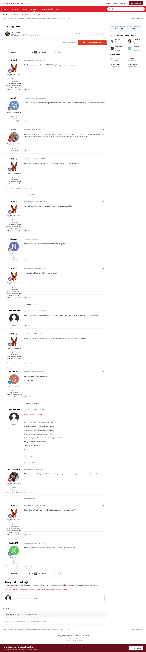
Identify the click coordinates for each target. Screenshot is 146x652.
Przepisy (6, 9)
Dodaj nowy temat (68, 43)
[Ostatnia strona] (49, 52)
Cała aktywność (47, 9)
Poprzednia (13, 52)
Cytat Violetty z (33, 414)
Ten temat (134, 9)
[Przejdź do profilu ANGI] (14, 137)
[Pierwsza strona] (5, 52)
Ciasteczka (85, 636)
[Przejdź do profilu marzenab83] (14, 477)
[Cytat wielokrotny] (25, 89)
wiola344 (118, 46)
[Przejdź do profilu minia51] (14, 105)
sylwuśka (13, 371)
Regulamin (14, 14)
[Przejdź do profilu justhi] (7, 33)
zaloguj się (73, 585)
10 (39, 52)
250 (14, 390)
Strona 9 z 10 (58, 52)
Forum (25, 9)
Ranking (58, 9)
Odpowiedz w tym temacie (92, 43)
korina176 (13, 543)
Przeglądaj (34, 9)
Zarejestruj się (136, 3)
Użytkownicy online (39, 14)
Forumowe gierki (34, 35)
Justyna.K (136, 39)
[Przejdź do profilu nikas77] (14, 246)
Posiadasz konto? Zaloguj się (115, 3)
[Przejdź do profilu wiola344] (112, 48)
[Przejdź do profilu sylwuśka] (14, 379)
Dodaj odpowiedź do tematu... (27, 598)
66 (15, 488)
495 (14, 79)
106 (14, 148)
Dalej (44, 52)
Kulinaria (15, 9)
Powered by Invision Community (73, 640)
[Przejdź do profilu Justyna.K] (129, 41)
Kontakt (76, 636)
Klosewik (136, 46)
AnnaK (14, 60)
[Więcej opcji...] (103, 60)
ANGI (13, 129)
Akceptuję (137, 648)
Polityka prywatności (64, 636)
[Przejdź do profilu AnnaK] (14, 68)
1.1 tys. (15, 116)
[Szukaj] (142, 9)
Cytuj (31, 89)
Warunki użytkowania (34, 649)
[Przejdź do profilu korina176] (14, 550)
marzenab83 (14, 469)
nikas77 (13, 239)
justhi (18, 32)
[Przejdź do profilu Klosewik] (129, 48)
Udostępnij (81, 34)
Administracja (25, 14)
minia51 (13, 98)
